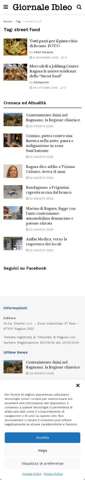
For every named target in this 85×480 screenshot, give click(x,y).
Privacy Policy (53, 474)
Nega (42, 450)
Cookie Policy (32, 474)
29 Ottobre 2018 (45, 87)
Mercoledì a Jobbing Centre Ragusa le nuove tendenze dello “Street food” (54, 71)
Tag (18, 21)
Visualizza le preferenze (42, 463)
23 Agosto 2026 (40, 126)
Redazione (41, 82)
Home (8, 21)
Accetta (42, 437)
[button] (78, 385)
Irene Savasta (43, 52)
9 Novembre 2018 (45, 57)
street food (33, 21)
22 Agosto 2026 (40, 229)
